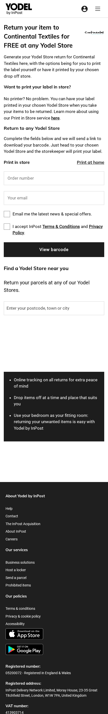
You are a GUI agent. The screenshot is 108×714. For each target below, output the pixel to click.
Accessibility (15, 624)
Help (9, 509)
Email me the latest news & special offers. (52, 213)
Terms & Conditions (61, 226)
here (55, 118)
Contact (12, 516)
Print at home (90, 162)
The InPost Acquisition (23, 524)
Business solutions (20, 562)
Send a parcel (16, 578)
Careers (12, 539)
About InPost (16, 531)
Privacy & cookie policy (23, 616)
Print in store (17, 162)
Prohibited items (18, 585)
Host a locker (16, 570)
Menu (97, 9)
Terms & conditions (20, 609)
